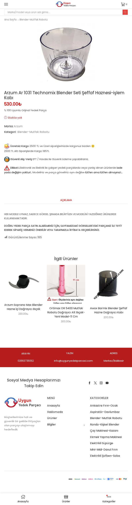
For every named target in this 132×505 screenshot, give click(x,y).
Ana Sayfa (10, 19)
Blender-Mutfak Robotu (34, 19)
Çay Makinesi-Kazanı (104, 431)
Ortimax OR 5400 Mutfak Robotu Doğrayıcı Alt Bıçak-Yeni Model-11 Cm (66, 312)
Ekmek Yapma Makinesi (106, 437)
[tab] (66, 200)
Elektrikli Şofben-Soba (105, 456)
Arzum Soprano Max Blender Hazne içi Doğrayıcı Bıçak (23, 307)
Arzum (18, 126)
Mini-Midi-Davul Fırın (104, 450)
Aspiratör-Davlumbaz (105, 412)
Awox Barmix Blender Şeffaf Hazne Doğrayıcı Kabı (108, 310)
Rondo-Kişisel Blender (104, 424)
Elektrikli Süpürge (101, 443)
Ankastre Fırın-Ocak (104, 406)
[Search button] (125, 12)
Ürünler (52, 418)
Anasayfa (53, 406)
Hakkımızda (55, 412)
